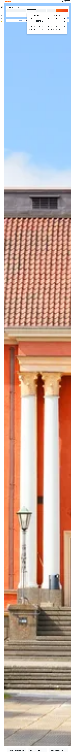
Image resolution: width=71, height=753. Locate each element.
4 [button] (42, 21)
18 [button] (42, 26)
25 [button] (42, 29)
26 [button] (44, 29)
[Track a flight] (1, 15)
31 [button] (64, 32)
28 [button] (31, 32)
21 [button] (31, 29)
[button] (2, 2)
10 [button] (39, 24)
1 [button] (34, 21)
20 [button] (29, 29)
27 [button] (29, 32)
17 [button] (39, 26)
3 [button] (39, 21)
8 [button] (34, 24)
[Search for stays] (1, 7)
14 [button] (31, 26)
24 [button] (39, 29)
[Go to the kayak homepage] (7, 1)
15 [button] (34, 26)
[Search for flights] (1, 5)
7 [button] (31, 24)
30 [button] (37, 32)
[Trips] (1, 18)
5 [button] (51, 24)
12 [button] (51, 26)
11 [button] (42, 24)
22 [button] (34, 29)
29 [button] (34, 32)
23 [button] (36, 29)
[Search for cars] (1, 10)
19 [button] (51, 29)
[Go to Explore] (1, 13)
